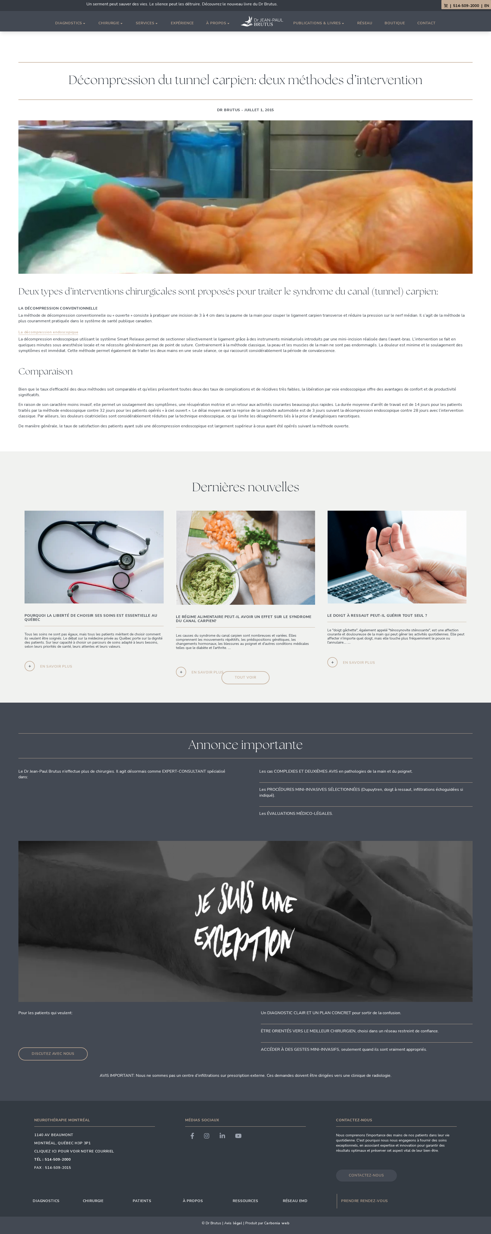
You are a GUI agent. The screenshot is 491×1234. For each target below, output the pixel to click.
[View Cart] (445, 6)
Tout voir (245, 677)
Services (145, 23)
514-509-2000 (466, 5)
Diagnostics (68, 23)
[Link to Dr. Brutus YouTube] (238, 1136)
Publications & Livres (317, 23)
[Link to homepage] (262, 21)
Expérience (182, 23)
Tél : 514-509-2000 (52, 1159)
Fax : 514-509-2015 (52, 1167)
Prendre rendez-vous (364, 1201)
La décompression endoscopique (48, 332)
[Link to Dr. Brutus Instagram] (207, 1136)
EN (486, 5)
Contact (426, 23)
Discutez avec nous (53, 1053)
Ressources (245, 1200)
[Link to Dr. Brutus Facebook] (192, 1136)
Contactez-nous (366, 1175)
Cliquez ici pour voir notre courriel (74, 1151)
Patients (142, 1200)
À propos (216, 23)
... (237, 650)
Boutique (395, 23)
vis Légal (234, 1223)
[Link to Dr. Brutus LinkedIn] (222, 1136)
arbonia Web (277, 1223)
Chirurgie (108, 23)
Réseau (364, 23)
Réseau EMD (295, 1200)
